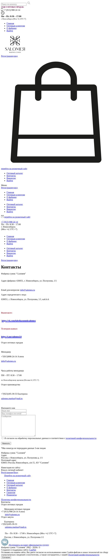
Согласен (6, 557)
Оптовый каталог (15, 173)
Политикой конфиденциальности (83, 555)
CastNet (32, 550)
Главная (10, 23)
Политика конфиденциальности (16, 499)
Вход (15, 472)
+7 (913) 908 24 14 (9, 222)
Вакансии (11, 178)
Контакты (11, 176)
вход (15, 56)
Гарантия (11, 492)
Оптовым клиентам (16, 26)
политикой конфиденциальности (81, 438)
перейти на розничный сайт (14, 168)
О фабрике (12, 28)
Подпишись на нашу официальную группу (28, 545)
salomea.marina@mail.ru (12, 398)
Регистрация (7, 56)
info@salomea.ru (27, 290)
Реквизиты (12, 495)
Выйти (10, 31)
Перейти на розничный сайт (17, 475)
